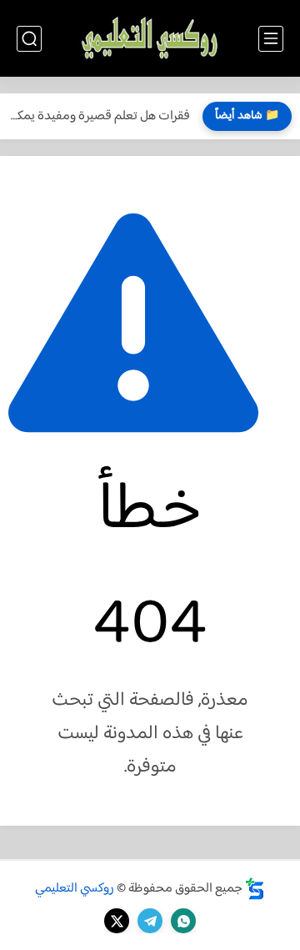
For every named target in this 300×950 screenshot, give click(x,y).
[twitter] (116, 920)
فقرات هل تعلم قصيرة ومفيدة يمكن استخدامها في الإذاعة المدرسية (99, 116)
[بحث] (29, 39)
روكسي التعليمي (74, 888)
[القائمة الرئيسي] (270, 39)
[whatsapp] (183, 920)
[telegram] (150, 920)
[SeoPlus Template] (255, 888)
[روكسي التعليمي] (149, 39)
